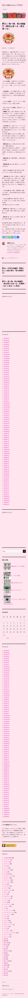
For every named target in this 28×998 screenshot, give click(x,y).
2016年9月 (6, 502)
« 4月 (7, 638)
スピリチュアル (8, 890)
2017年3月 (6, 490)
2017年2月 (6, 492)
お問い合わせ (5, 985)
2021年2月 (6, 399)
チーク (5, 894)
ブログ (5, 918)
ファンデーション (8, 910)
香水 (5, 975)
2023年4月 (6, 348)
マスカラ (6, 926)
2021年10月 (7, 383)
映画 (5, 953)
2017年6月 (6, 484)
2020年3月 (6, 421)
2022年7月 (6, 364)
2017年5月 (6, 486)
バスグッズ (6, 906)
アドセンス (6, 862)
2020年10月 (7, 407)
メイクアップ (7, 930)
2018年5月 (6, 464)
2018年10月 (7, 453)
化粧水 (5, 945)
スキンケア (6, 886)
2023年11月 (6, 340)
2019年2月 (6, 445)
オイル (5, 866)
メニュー (5, 9)
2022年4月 (6, 370)
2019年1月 (6, 447)
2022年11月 (7, 356)
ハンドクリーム (8, 904)
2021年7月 (6, 389)
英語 (5, 969)
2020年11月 (7, 405)
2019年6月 (6, 437)
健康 (5, 940)
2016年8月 (6, 504)
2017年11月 (6, 474)
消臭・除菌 (6, 961)
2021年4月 (6, 395)
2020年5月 (6, 417)
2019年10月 (7, 431)
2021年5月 (6, 393)
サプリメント (7, 880)
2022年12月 (7, 354)
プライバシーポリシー (8, 989)
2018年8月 (6, 457)
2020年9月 (6, 409)
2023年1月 (6, 352)
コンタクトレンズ (8, 876)
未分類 (5, 955)
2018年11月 (6, 451)
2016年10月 (7, 500)
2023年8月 (6, 342)
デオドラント (7, 896)
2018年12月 (7, 449)
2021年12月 (7, 379)
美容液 (5, 965)
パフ (5, 908)
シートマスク (7, 882)
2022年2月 (6, 374)
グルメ (5, 872)
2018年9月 (6, 455)
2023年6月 (6, 344)
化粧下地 (6, 942)
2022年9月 (6, 360)
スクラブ (6, 888)
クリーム (6, 868)
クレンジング (7, 870)
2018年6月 (6, 461)
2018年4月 (6, 466)
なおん (5, 258)
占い (18, 258)
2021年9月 (6, 385)
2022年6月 (6, 366)
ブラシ (5, 916)
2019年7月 (6, 435)
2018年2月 (6, 470)
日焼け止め (6, 951)
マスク (5, 928)
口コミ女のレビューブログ (12, 5)
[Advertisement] (14, 313)
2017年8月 (6, 480)
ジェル (5, 884)
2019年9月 (6, 433)
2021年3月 (6, 397)
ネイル (5, 902)
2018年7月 (6, 459)
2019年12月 (7, 427)
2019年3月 (6, 443)
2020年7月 (6, 413)
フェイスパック (8, 914)
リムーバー (6, 934)
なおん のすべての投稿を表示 (13, 252)
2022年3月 (6, 372)
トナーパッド (7, 898)
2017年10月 (7, 476)
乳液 (5, 938)
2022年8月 (6, 362)
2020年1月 (6, 425)
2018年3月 (6, 468)
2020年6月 (6, 415)
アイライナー (7, 860)
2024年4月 (6, 338)
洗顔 (5, 959)
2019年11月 (6, 429)
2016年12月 (7, 496)
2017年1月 (6, 494)
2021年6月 (6, 391)
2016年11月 (6, 498)
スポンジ (6, 892)
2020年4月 (6, 419)
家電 (5, 949)
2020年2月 (6, 423)
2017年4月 (6, 488)
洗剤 (5, 957)
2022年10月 (7, 358)
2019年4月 (6, 441)
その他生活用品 (8, 857)
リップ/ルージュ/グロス (10, 932)
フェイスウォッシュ (9, 912)
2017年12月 (6, 472)
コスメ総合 (6, 874)
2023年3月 (6, 350)
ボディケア (6, 922)
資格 (5, 973)
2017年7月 (6, 482)
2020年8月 (6, 411)
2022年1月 (6, 376)
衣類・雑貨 (6, 971)
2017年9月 (6, 478)
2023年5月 (6, 346)
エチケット (6, 864)
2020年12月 (7, 403)
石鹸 (5, 963)
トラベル (6, 900)
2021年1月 (6, 401)
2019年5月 (6, 439)
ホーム (4, 982)
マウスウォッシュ (8, 924)
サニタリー (6, 878)
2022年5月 (6, 368)
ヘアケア (6, 920)
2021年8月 (6, 387)
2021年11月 (6, 381)
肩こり (5, 967)
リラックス (6, 936)
